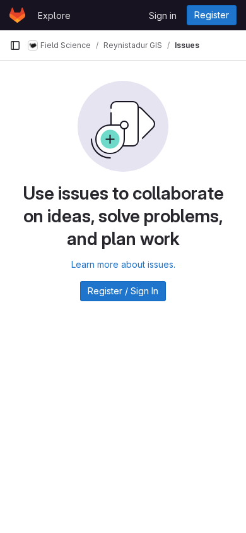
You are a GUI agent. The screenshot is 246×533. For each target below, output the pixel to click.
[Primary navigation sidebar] (15, 45)
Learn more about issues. (123, 264)
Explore (54, 15)
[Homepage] (17, 15)
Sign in (163, 15)
